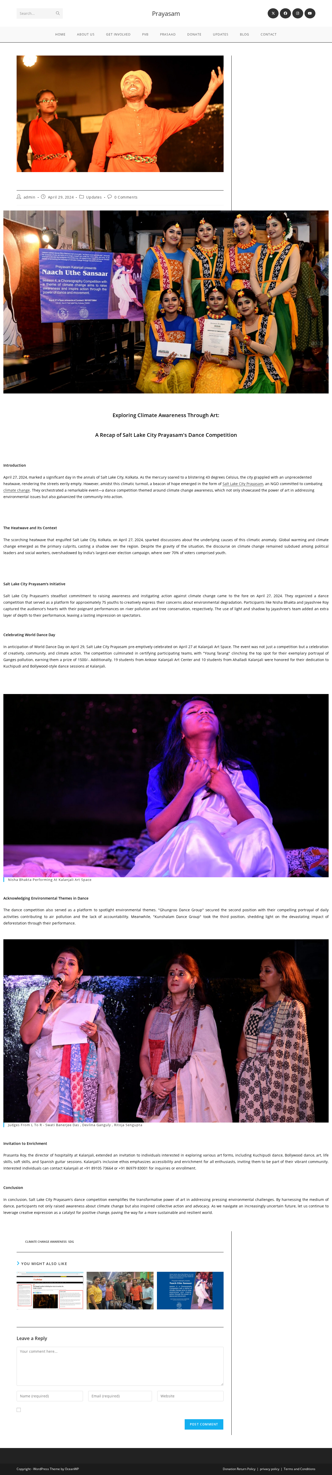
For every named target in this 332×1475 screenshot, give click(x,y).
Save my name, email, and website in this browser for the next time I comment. (93, 1409)
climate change (16, 490)
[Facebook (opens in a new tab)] (285, 13)
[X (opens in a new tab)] (273, 13)
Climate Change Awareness (46, 1241)
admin (30, 197)
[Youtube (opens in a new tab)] (310, 13)
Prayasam (166, 13)
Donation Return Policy (239, 1469)
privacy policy (269, 1469)
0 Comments (126, 197)
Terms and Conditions (299, 1469)
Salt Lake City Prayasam (243, 483)
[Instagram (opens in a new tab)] (297, 13)
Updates (94, 197)
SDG (71, 1241)
